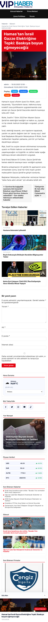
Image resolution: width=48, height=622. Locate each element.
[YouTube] (24, 407)
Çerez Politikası (19, 16)
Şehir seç (9, 387)
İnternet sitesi (7, 345)
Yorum (5, 306)
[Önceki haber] (36, 422)
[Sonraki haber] (41, 422)
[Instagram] (18, 407)
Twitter (14, 91)
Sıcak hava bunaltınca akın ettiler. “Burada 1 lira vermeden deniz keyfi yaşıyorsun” (25, 491)
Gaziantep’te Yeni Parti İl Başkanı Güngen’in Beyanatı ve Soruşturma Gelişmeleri (24, 506)
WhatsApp (33, 91)
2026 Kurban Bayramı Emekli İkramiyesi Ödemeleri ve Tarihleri (23, 500)
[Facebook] (5, 407)
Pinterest (16, 95)
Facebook (23, 91)
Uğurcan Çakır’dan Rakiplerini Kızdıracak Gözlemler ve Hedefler (23, 495)
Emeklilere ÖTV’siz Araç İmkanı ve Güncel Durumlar (22, 503)
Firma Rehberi (32, 11)
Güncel (12, 24)
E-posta (6, 336)
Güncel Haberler (16, 11)
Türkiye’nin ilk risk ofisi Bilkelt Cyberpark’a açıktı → (40, 191)
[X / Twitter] (12, 407)
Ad (3, 327)
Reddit (7, 95)
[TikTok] (30, 407)
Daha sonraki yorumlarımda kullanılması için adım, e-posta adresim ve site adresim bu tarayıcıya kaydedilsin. (24, 358)
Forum (32, 16)
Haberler (5, 24)
